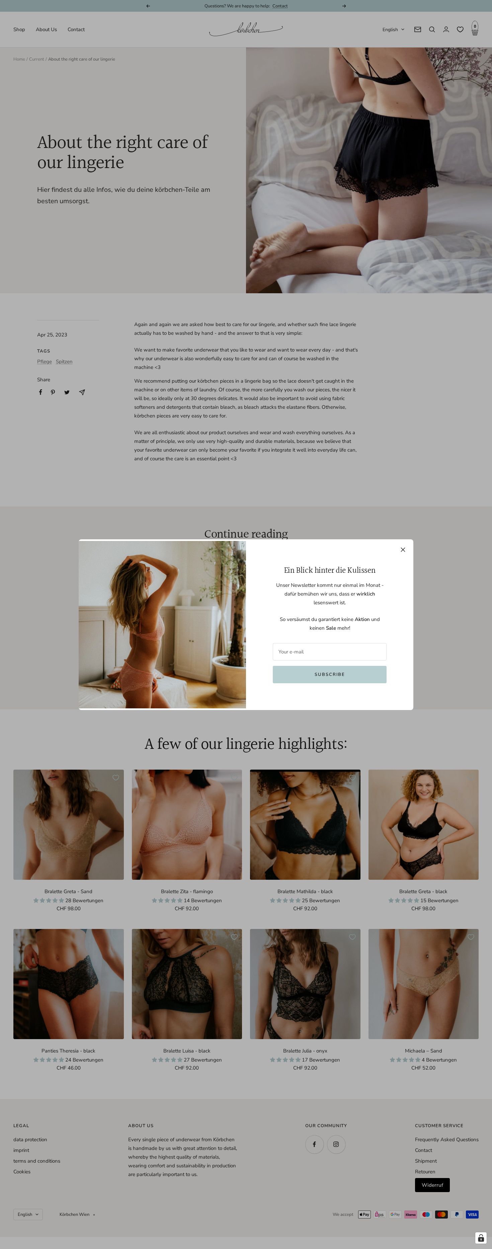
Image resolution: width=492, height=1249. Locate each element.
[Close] (403, 549)
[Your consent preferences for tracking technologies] (481, 1238)
